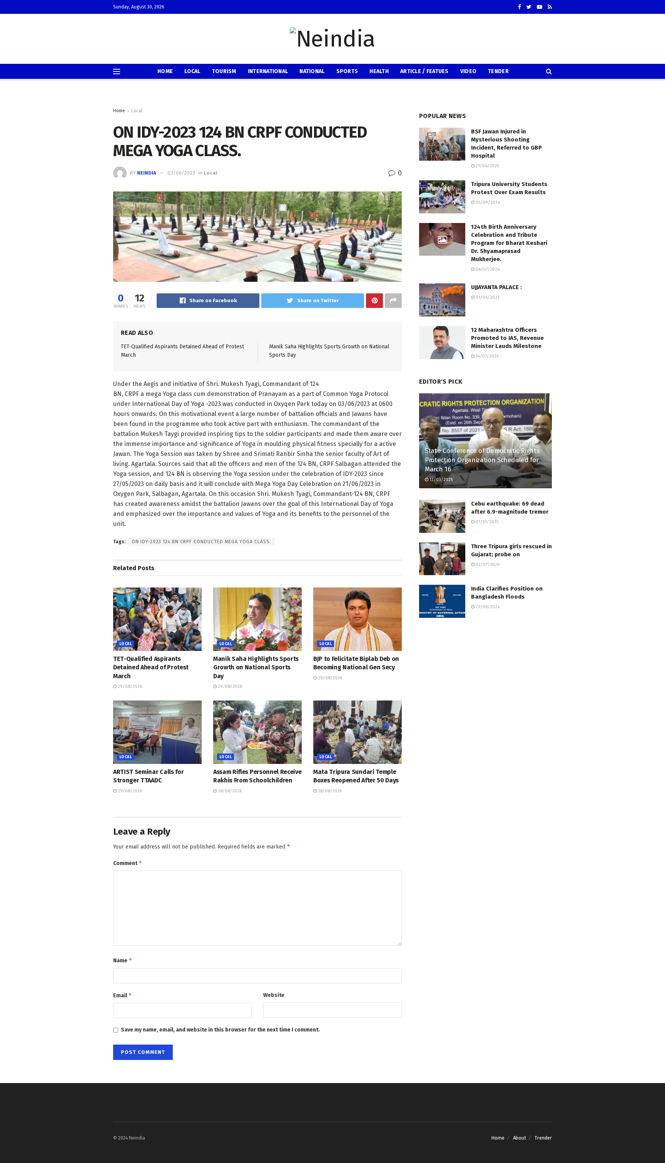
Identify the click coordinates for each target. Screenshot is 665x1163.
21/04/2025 (487, 165)
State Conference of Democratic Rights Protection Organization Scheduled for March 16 (482, 460)
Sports (347, 71)
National (311, 71)
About (519, 1138)
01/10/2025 (486, 521)
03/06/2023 (181, 173)
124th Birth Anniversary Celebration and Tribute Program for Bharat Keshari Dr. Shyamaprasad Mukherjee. (509, 243)
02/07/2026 (487, 564)
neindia (146, 173)
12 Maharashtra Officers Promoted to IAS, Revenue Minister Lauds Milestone (507, 337)
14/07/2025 (486, 356)
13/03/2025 (440, 479)
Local (192, 71)
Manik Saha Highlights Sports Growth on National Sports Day (256, 667)
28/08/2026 (229, 791)
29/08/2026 (129, 686)
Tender (498, 71)
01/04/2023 (487, 297)
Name (122, 960)
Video (468, 71)
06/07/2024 (487, 269)
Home (165, 71)
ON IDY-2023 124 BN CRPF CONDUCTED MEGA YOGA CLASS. (201, 541)
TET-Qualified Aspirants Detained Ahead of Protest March (151, 667)
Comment (127, 863)
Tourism (224, 71)
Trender (543, 1138)
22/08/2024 (487, 606)
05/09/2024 (487, 202)
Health (379, 71)
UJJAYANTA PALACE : (496, 287)
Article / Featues (424, 71)
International (268, 71)
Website (273, 995)
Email (122, 995)
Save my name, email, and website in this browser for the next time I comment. (220, 1030)
